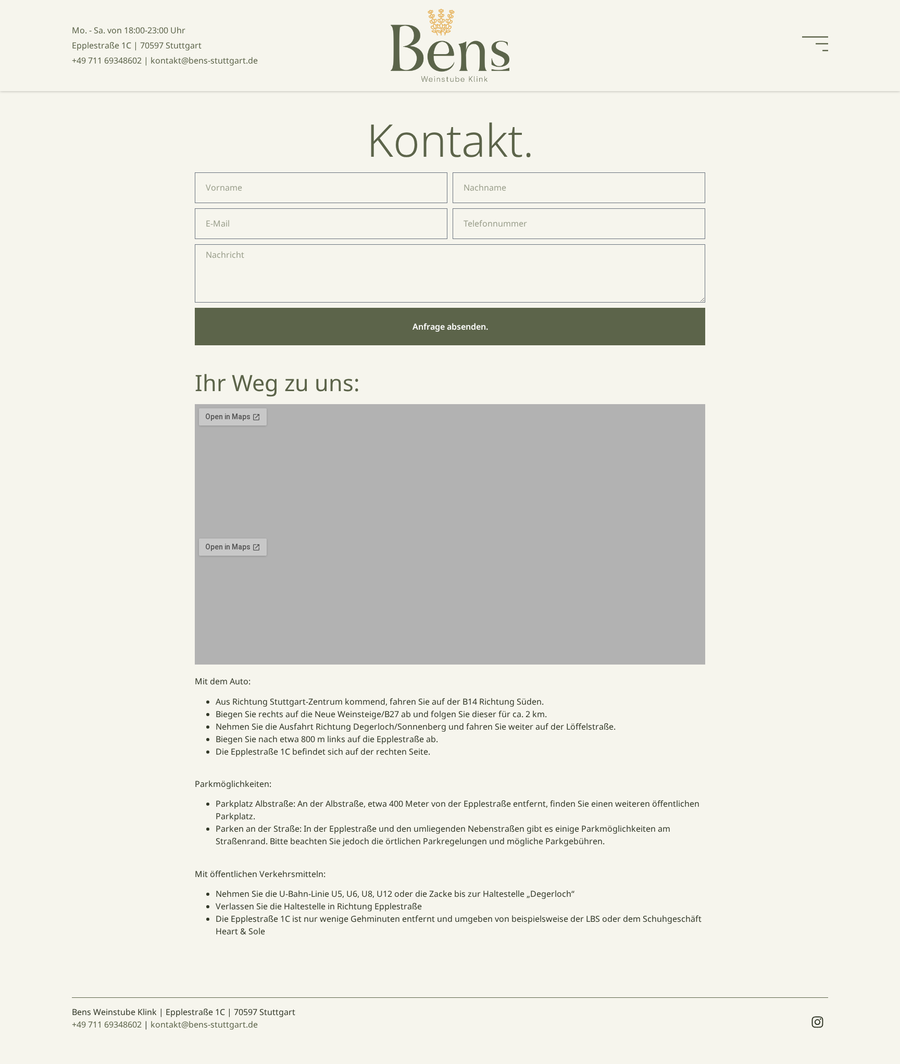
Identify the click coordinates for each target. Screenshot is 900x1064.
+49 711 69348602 (107, 1024)
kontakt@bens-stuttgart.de (204, 1024)
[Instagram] (817, 1021)
